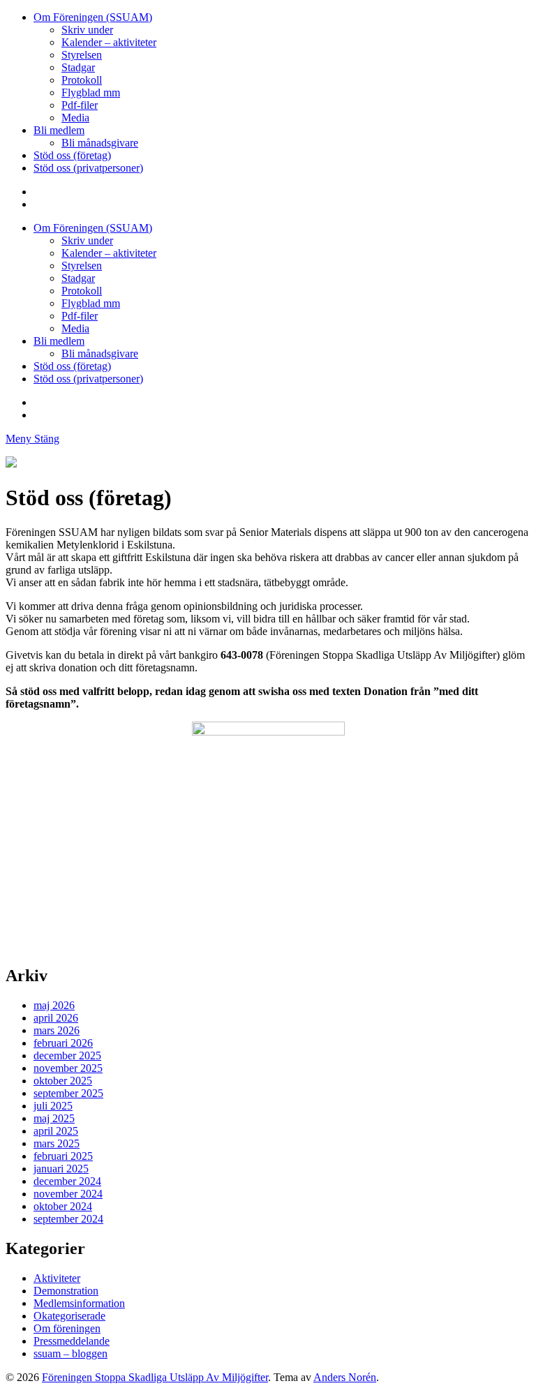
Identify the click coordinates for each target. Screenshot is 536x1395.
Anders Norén (344, 1377)
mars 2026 (57, 1030)
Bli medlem (59, 130)
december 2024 (67, 1181)
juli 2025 (53, 1106)
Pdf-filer (79, 105)
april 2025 (56, 1131)
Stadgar (78, 67)
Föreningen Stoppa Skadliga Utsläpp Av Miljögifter (155, 1377)
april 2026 (56, 1018)
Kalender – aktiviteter (108, 42)
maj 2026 (54, 1005)
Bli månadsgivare (99, 143)
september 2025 (68, 1093)
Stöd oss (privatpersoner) (88, 168)
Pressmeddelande (72, 1341)
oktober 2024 (63, 1206)
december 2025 (67, 1055)
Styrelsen (81, 55)
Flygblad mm (90, 92)
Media (75, 118)
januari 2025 (61, 1168)
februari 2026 (63, 1043)
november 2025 (68, 1068)
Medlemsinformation (79, 1303)
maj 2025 (54, 1118)
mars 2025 (57, 1143)
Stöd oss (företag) (72, 155)
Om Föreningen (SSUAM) (93, 17)
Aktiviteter (57, 1278)
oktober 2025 (63, 1081)
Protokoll (81, 80)
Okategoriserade (69, 1316)
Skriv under (87, 30)
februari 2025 (63, 1156)
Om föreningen (67, 1328)
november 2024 (68, 1194)
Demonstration (66, 1291)
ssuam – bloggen (70, 1353)
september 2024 (68, 1219)
